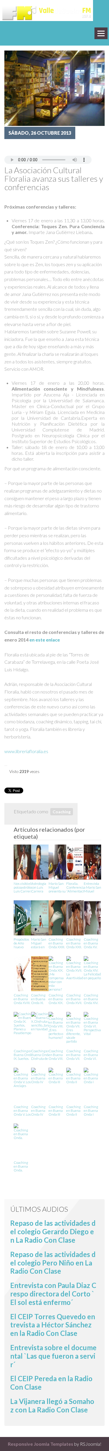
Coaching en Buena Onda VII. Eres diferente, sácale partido (73, 1054)
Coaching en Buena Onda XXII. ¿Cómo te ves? (74, 942)
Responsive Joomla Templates (40, 1444)
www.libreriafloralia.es (26, 751)
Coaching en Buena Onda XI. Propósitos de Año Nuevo (39, 998)
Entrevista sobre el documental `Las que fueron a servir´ (53, 1356)
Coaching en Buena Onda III (56, 1110)
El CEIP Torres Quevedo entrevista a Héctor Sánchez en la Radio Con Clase (52, 1325)
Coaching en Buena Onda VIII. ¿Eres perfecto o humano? (56, 1054)
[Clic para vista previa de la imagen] (54, 87)
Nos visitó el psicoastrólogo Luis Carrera (24, 887)
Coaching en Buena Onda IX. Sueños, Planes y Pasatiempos (23, 1054)
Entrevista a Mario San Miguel (92, 887)
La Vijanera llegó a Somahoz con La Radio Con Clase (52, 1405)
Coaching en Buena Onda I (91, 1110)
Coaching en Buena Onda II (73, 1110)
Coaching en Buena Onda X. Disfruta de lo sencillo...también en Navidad (43, 1054)
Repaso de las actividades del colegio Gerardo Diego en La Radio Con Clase (53, 1231)
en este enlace (44, 639)
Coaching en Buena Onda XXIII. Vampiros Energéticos (57, 942)
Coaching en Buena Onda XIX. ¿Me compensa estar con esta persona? (56, 998)
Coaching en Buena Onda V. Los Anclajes (22, 1110)
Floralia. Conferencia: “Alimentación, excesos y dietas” (77, 887)
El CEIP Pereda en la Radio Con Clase (51, 1382)
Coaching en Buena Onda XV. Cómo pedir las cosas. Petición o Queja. (92, 942)
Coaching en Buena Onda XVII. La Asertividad (74, 998)
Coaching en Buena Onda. (21, 1166)
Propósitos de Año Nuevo (21, 942)
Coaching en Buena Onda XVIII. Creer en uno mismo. (22, 998)
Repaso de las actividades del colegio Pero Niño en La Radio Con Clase (53, 1262)
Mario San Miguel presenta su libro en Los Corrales (57, 887)
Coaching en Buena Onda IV (38, 1110)
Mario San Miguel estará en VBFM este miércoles (39, 942)
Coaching (62, 811)
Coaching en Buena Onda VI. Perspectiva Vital (92, 1054)
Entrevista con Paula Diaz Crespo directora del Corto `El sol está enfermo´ (53, 1293)
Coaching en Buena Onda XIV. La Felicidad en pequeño (92, 998)
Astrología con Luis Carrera (38, 887)
